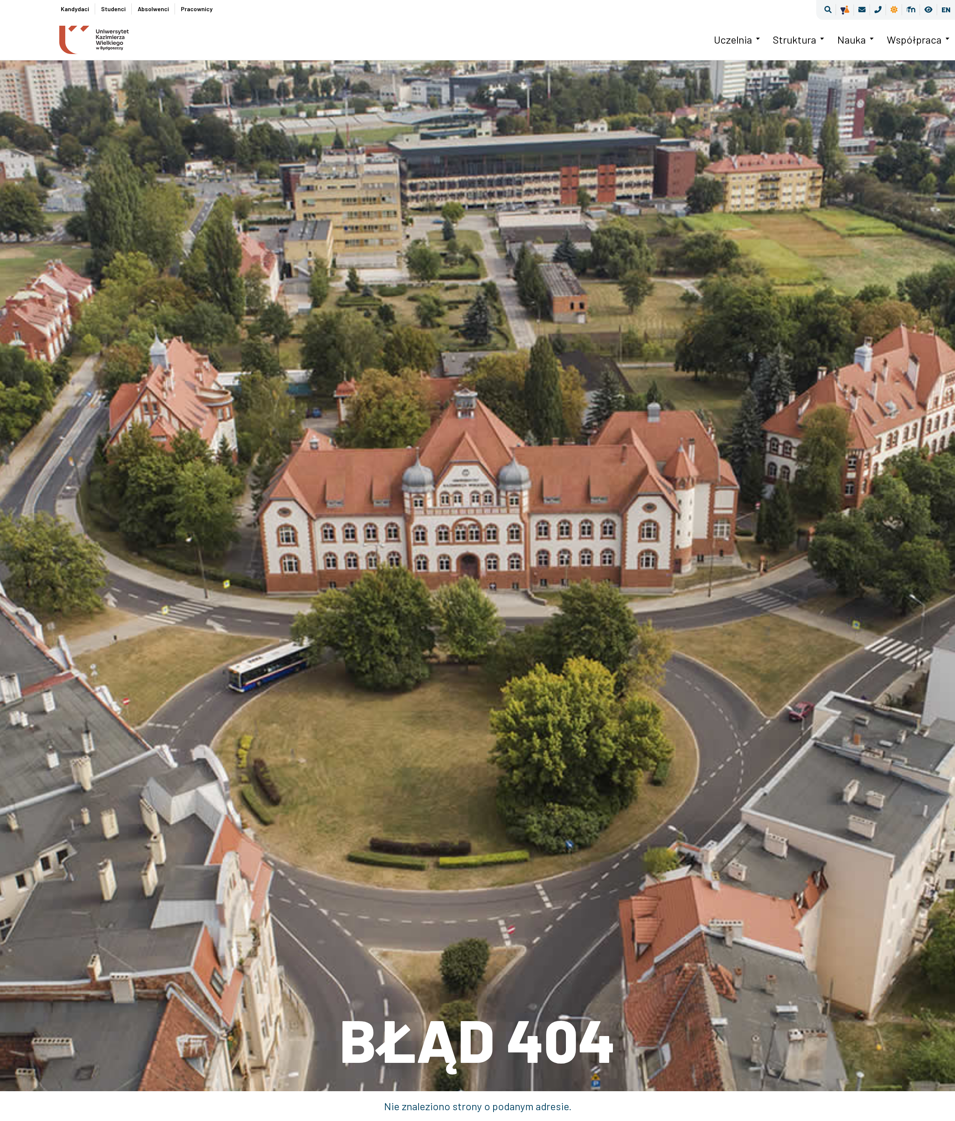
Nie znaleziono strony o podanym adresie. (478, 1106)
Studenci (113, 8)
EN (946, 9)
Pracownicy (197, 8)
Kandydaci (75, 8)
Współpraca (914, 39)
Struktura (794, 39)
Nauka (851, 39)
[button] (828, 10)
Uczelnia (733, 39)
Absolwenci (153, 8)
